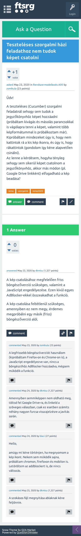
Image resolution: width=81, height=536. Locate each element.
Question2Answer (27, 532)
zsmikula (11, 88)
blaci (42, 436)
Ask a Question (34, 29)
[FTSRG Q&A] (24, 7)
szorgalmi (23, 191)
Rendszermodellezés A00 (48, 84)
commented (15, 345)
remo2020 (37, 191)
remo (11, 191)
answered (11, 270)
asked (9, 84)
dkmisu (39, 270)
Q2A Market (28, 529)
